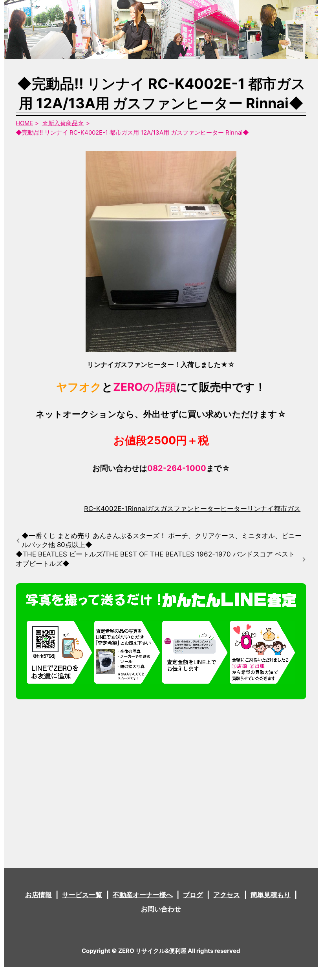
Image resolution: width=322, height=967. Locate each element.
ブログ (193, 895)
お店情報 (38, 895)
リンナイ (260, 509)
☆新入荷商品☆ (63, 123)
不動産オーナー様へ (143, 895)
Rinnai (137, 509)
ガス (153, 509)
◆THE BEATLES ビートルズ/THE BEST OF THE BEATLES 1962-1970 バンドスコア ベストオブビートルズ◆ (155, 558)
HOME (24, 123)
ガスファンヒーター (190, 509)
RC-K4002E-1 (106, 509)
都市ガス (287, 509)
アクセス (226, 895)
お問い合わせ (161, 909)
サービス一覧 (82, 895)
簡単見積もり (271, 895)
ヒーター (233, 509)
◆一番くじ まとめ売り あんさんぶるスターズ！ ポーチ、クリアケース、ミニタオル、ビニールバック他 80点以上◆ (162, 540)
